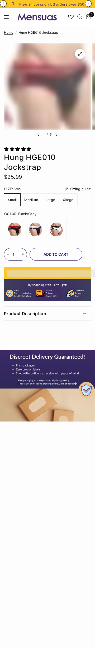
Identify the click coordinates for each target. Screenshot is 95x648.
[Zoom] (80, 54)
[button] (18, 149)
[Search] (79, 17)
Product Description (25, 313)
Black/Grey (14, 229)
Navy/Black (35, 229)
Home (8, 32)
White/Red (56, 229)
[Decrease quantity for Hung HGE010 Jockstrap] (8, 254)
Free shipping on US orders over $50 (51, 4)
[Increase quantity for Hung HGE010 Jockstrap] (23, 254)
